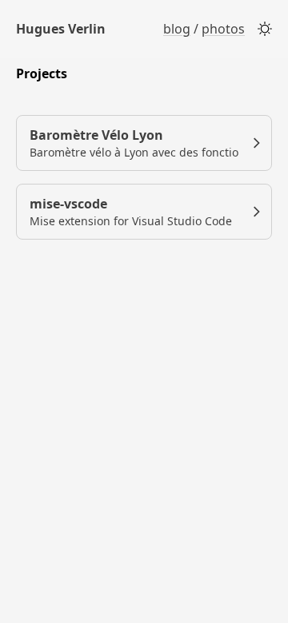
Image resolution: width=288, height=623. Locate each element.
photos (223, 29)
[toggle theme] (265, 28)
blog (176, 29)
